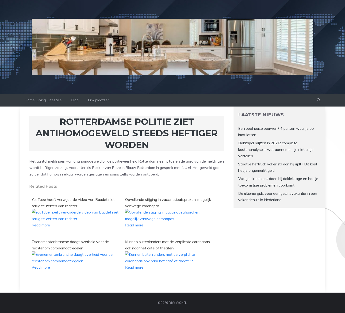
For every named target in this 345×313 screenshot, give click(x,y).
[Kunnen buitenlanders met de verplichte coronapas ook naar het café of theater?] (169, 261)
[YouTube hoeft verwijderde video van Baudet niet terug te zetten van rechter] (75, 218)
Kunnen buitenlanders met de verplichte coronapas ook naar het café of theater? (167, 244)
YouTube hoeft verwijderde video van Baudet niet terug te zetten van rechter (73, 202)
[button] (318, 100)
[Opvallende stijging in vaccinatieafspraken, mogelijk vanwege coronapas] (169, 218)
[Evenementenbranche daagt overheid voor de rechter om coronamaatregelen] (75, 261)
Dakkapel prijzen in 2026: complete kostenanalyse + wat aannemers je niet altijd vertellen (276, 149)
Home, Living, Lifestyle (43, 100)
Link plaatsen (99, 100)
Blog (75, 100)
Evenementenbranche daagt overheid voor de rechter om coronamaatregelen (70, 244)
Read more (41, 225)
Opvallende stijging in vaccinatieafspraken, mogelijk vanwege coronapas (168, 202)
